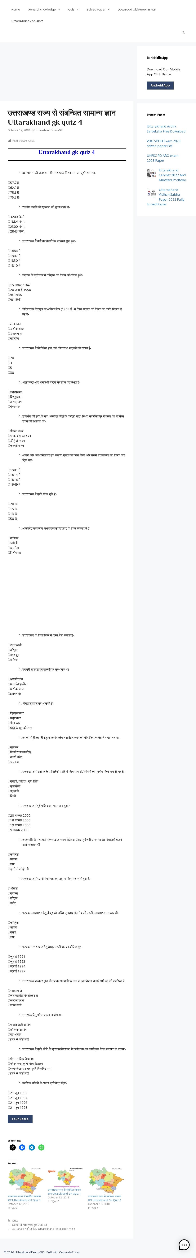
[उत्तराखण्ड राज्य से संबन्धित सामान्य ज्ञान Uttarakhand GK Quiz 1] (66, 1177)
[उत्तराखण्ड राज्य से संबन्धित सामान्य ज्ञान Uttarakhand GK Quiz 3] (26, 1180)
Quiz (71, 9)
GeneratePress (69, 1252)
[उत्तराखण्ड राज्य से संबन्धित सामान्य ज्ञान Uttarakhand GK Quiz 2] (106, 1180)
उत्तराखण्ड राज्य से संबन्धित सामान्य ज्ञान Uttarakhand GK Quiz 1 (64, 1191)
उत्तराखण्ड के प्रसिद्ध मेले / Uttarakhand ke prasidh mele (43, 1229)
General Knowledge (42, 9)
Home (15, 9)
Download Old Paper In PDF (137, 9)
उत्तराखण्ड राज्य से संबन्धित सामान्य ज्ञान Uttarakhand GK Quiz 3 (24, 1198)
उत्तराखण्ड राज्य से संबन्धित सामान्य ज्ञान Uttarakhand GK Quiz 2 (104, 1198)
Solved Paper (96, 9)
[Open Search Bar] (183, 32)
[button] (184, 1245)
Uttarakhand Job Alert (27, 21)
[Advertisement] (66, 72)
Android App (160, 85)
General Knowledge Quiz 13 (29, 1225)
